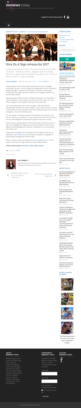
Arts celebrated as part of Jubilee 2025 (67, 88)
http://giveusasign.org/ (18, 135)
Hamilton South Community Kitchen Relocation (66, 200)
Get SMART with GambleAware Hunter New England (66, 182)
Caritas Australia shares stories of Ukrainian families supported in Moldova (66, 141)
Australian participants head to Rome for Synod (66, 132)
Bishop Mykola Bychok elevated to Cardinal (66, 96)
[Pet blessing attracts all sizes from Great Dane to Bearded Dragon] (67, 284)
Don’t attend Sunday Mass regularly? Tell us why (66, 151)
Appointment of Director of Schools (66, 256)
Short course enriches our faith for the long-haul (66, 160)
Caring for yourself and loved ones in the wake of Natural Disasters (66, 235)
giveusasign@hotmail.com (41, 140)
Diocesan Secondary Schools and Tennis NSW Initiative (66, 264)
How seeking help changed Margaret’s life (66, 191)
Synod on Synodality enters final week (66, 115)
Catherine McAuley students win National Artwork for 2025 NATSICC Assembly (67, 210)
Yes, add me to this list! (48, 391)
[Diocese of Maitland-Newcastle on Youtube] (68, 17)
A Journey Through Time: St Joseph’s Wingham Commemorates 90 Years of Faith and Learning (66, 222)
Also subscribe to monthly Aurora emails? (49, 386)
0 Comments (45, 81)
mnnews (18, 5)
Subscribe (46, 396)
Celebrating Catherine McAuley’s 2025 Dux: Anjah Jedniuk (67, 173)
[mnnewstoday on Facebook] (64, 17)
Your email (44, 378)
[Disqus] (31, 208)
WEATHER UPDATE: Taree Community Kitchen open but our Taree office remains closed (66, 247)
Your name (45, 370)
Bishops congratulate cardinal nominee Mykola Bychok (66, 123)
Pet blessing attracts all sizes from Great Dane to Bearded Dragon (66, 106)
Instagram (40, 146)
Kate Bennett (23, 160)
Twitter (31, 146)
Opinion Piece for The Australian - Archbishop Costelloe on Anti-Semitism (67, 79)
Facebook (25, 146)
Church (17, 150)
